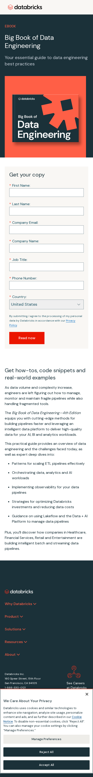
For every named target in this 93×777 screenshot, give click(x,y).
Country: (18, 296)
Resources (14, 641)
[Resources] (25, 642)
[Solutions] (24, 629)
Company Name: (24, 241)
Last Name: (19, 204)
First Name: (19, 185)
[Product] (21, 616)
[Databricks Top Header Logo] (25, 7)
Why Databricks (18, 603)
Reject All (46, 752)
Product (12, 616)
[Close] (87, 694)
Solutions (13, 629)
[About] (18, 654)
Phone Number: (23, 278)
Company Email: (23, 222)
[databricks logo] (19, 591)
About (10, 654)
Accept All (46, 765)
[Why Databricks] (34, 604)
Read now (27, 338)
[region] (46, 731)
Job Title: (18, 259)
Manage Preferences (46, 739)
